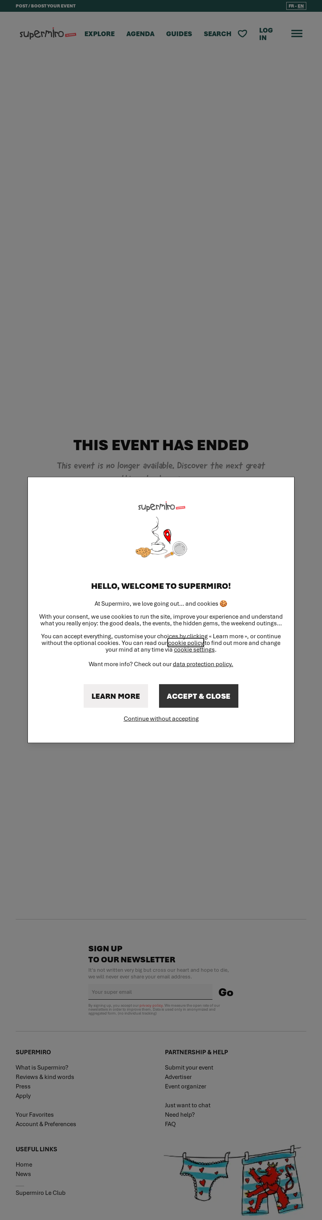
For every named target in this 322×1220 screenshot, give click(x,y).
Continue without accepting (161, 718)
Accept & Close (199, 696)
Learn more (115, 696)
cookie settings (194, 649)
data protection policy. (203, 664)
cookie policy (185, 643)
